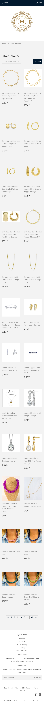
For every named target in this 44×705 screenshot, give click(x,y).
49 (32, 617)
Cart (40, 3)
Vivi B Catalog (22, 645)
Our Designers (22, 650)
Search (22, 639)
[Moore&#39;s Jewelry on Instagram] (40, 695)
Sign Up (37, 677)
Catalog (22, 647)
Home (4, 43)
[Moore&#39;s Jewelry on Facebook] (36, 695)
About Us (22, 642)
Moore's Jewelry (15, 701)
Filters (37, 61)
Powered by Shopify (31, 701)
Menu (7, 3)
